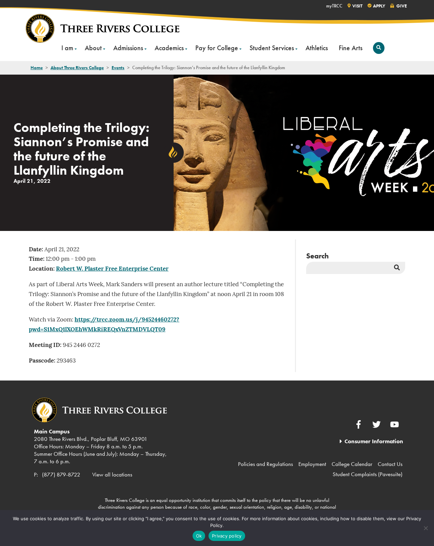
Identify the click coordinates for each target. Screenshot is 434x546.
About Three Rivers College (77, 67)
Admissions (128, 47)
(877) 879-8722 (61, 474)
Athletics (316, 47)
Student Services (272, 47)
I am (67, 47)
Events (118, 67)
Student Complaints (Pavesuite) (367, 474)
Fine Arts (350, 47)
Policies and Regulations (265, 464)
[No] (425, 528)
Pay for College (216, 47)
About (93, 47)
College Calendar (352, 464)
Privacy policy (227, 536)
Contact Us (390, 464)
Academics (169, 47)
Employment (312, 464)
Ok (199, 536)
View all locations (112, 474)
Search (317, 256)
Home (37, 67)
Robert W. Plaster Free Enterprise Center (112, 269)
